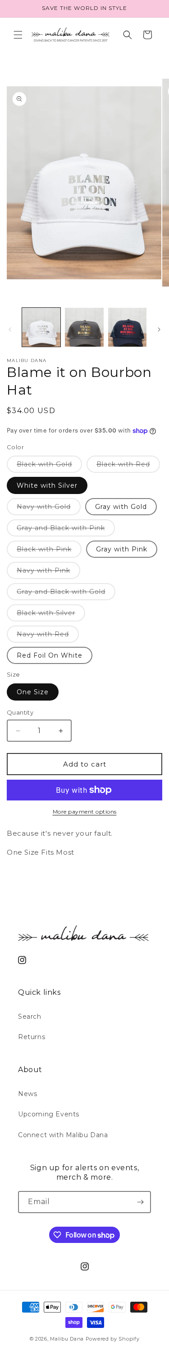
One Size (33, 692)
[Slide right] (159, 329)
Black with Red (128, 466)
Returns (31, 1037)
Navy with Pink (48, 572)
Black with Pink (49, 551)
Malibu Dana (67, 1339)
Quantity (20, 712)
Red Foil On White (49, 655)
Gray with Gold (121, 507)
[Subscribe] (140, 1202)
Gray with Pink (121, 549)
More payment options (85, 811)
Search (29, 1016)
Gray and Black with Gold (66, 593)
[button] (18, 35)
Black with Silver (51, 614)
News (27, 1094)
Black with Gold (49, 466)
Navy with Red (48, 636)
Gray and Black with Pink (66, 530)
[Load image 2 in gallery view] (84, 327)
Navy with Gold (49, 508)
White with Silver (47, 485)
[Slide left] (10, 329)
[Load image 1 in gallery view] (41, 327)
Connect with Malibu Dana (63, 1135)
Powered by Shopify (113, 1339)
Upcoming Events (48, 1114)
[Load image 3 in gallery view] (127, 327)
